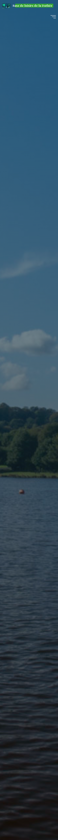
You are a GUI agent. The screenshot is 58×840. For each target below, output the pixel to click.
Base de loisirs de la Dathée (32, 5)
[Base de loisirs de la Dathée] (6, 5)
